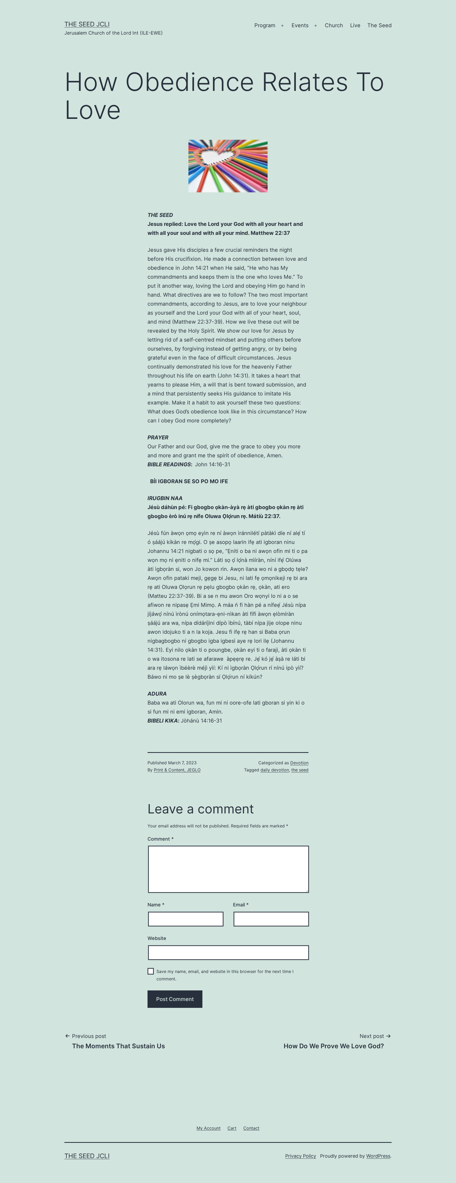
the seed (299, 769)
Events (300, 25)
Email (241, 904)
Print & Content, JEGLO (177, 769)
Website (157, 938)
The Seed (379, 25)
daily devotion (274, 769)
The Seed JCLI (87, 24)
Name (156, 904)
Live (355, 25)
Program (264, 25)
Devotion (299, 762)
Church (334, 25)
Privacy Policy (300, 1156)
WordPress (378, 1156)
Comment (161, 839)
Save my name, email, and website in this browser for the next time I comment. (224, 975)
